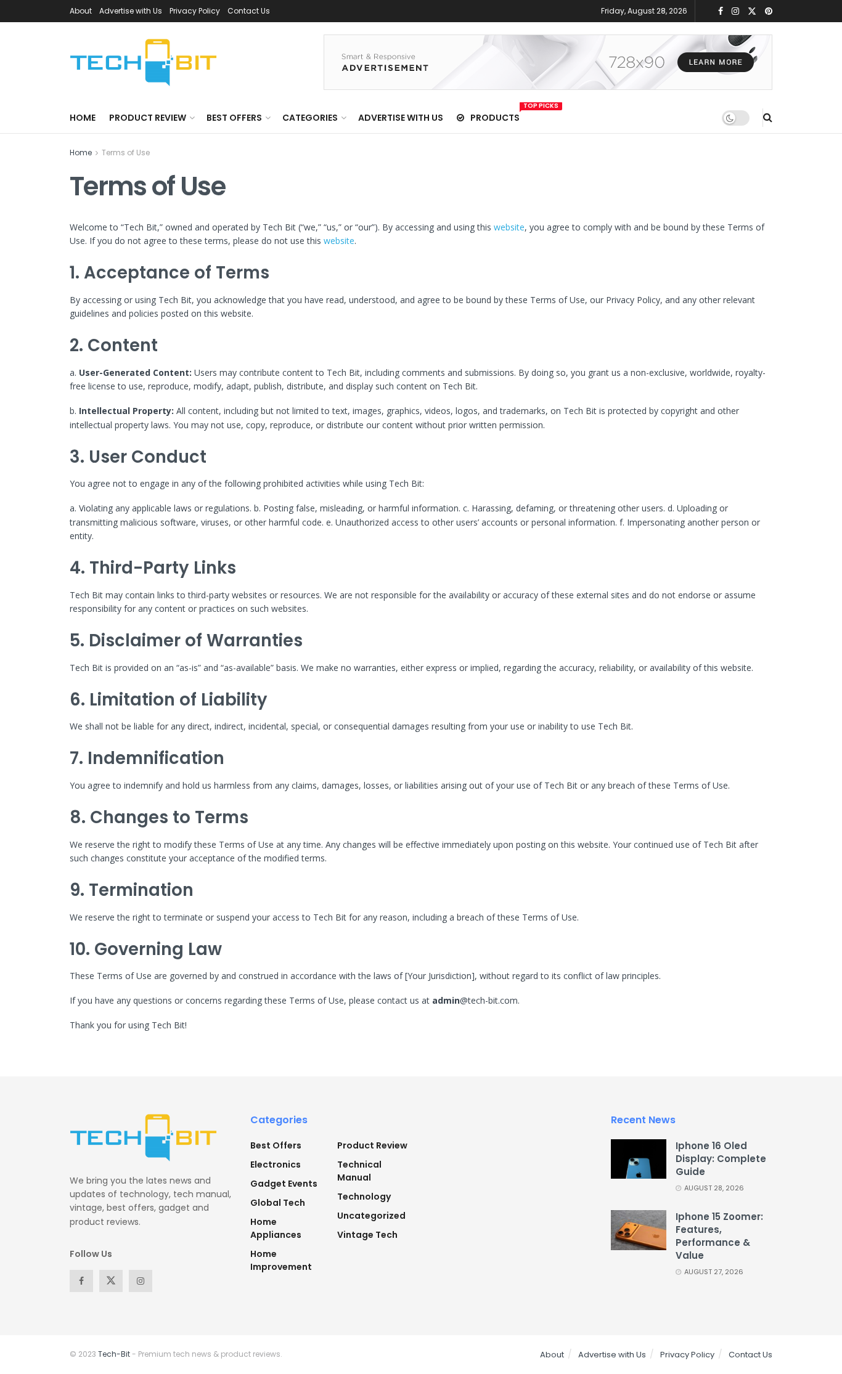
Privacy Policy (195, 11)
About (81, 11)
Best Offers (234, 118)
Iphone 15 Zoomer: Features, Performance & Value (719, 1236)
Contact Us (248, 11)
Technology (364, 1196)
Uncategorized (371, 1215)
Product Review (147, 118)
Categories (310, 118)
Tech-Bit (114, 1354)
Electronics (275, 1164)
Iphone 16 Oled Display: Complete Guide (721, 1158)
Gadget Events (283, 1183)
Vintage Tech (367, 1235)
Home (83, 118)
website (509, 227)
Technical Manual (359, 1171)
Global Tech (277, 1203)
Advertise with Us (130, 11)
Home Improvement (281, 1260)
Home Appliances (275, 1228)
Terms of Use (126, 152)
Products (495, 116)
